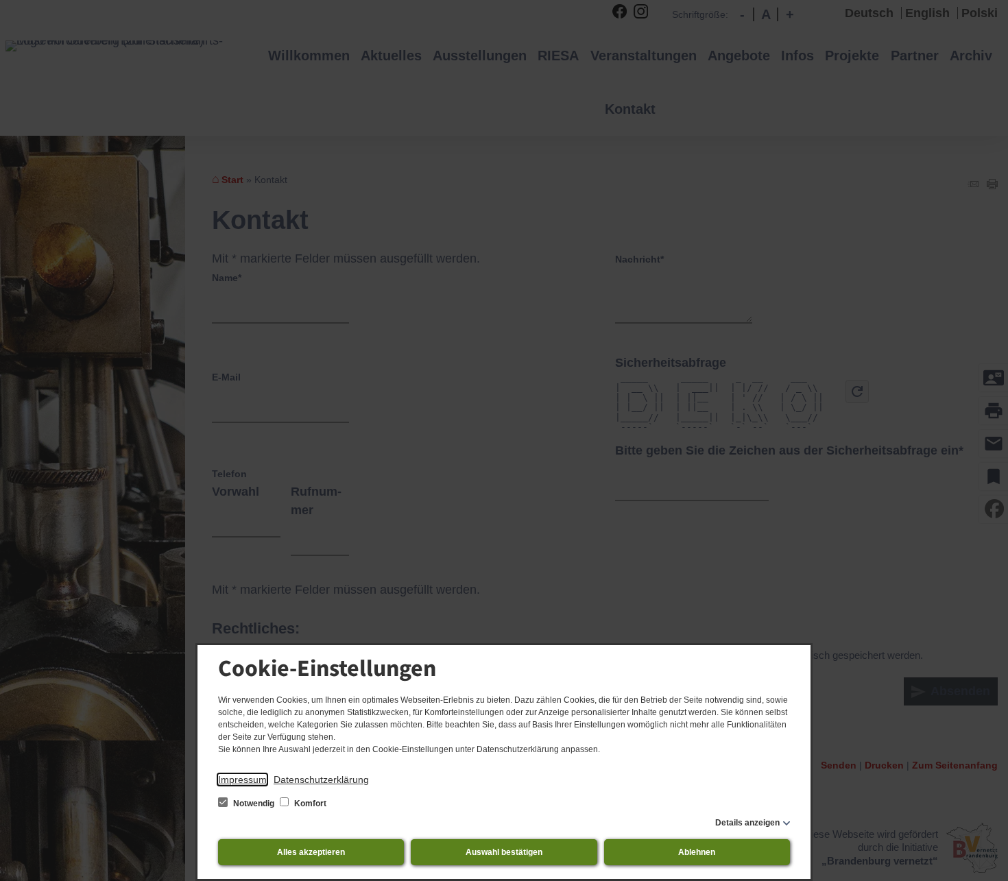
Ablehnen (696, 852)
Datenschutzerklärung (321, 779)
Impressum (242, 779)
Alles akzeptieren (311, 852)
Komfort (309, 803)
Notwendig (253, 803)
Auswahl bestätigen (504, 852)
